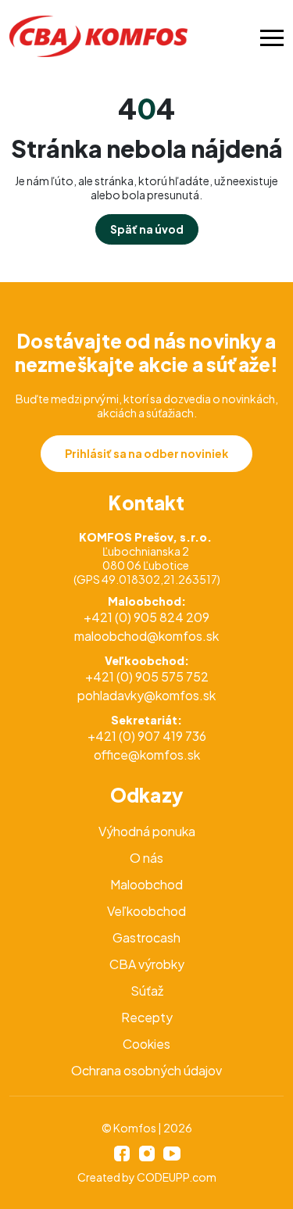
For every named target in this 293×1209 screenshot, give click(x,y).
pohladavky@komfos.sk (146, 695)
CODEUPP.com (176, 1177)
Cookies (146, 1044)
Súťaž (146, 990)
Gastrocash (146, 937)
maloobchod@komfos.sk (146, 636)
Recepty (147, 1017)
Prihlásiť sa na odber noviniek (146, 453)
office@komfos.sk (147, 754)
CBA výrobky (146, 964)
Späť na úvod (147, 229)
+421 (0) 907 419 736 (147, 736)
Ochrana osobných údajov (146, 1070)
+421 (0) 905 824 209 (146, 617)
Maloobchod (146, 884)
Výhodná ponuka (146, 831)
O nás (146, 858)
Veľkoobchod (146, 911)
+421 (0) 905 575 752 (147, 676)
